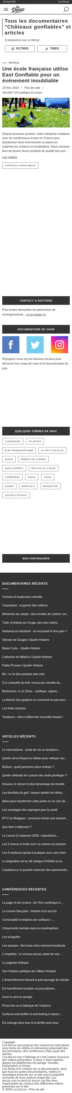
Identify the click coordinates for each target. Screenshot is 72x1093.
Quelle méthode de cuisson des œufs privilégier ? (34, 775)
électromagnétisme (19, 450)
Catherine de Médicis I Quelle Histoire (27, 656)
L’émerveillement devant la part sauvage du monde (35, 979)
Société (7, 92)
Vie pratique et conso (28, 92)
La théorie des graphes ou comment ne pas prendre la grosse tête (36, 700)
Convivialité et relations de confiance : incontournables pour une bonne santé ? (28, 920)
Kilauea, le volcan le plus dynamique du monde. (33, 784)
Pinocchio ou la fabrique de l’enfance (26, 1005)
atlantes (34, 441)
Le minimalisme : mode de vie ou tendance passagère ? (30, 750)
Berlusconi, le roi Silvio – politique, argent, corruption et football (29, 692)
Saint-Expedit (14, 468)
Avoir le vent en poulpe (17, 997)
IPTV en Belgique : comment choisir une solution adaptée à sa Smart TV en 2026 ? (34, 819)
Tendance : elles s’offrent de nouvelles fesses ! (32, 717)
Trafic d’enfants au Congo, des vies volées (30, 622)
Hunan (9, 486)
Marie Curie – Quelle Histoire (21, 648)
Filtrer (21, 48)
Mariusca (28, 486)
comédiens (12, 477)
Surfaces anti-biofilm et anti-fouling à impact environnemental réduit (30, 1015)
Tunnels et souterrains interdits (22, 596)
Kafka (32, 477)
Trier (54, 48)
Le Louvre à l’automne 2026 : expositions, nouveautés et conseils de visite (29, 836)
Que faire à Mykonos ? (17, 826)
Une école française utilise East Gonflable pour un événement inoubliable (35, 74)
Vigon (48, 477)
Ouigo (9, 459)
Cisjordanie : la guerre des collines (25, 605)
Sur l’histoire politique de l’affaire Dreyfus (29, 971)
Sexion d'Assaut (16, 495)
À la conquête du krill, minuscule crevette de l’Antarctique (31, 683)
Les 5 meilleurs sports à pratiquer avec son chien (34, 852)
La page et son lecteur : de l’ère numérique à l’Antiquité (31, 903)
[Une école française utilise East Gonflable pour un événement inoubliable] (36, 130)
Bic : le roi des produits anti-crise (23, 674)
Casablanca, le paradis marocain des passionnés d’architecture (34, 870)
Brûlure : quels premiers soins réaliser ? (28, 766)
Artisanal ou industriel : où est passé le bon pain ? (34, 631)
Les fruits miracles (14, 708)
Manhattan (50, 486)
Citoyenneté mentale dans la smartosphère (30, 928)
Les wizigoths (11, 936)
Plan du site (36, 1089)
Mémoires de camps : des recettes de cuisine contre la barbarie (36, 614)
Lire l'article (9, 157)
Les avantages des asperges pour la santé (30, 809)
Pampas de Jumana (33, 459)
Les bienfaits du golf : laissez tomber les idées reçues (32, 793)
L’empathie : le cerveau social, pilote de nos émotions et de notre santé (30, 954)
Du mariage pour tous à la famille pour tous (30, 1022)
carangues (13, 441)
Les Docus (20, 1089)
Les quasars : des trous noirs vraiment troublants (33, 945)
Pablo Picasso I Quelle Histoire (22, 665)
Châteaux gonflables (20, 165)
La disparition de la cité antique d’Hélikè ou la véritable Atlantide (32, 862)
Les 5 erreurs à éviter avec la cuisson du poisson (34, 844)
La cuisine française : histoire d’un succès (29, 911)
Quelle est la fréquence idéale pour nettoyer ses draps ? (33, 759)
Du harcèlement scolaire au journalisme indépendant (28, 989)
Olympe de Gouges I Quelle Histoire (25, 639)
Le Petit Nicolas (52, 450)
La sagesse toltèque (15, 962)
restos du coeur (43, 468)
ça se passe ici (36, 314)
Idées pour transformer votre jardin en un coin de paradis (33, 802)
